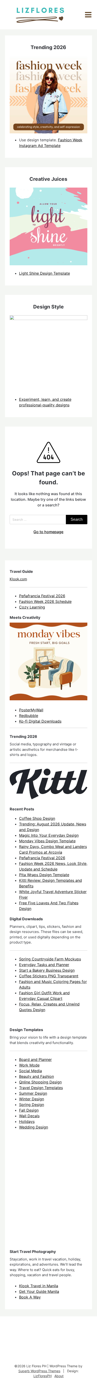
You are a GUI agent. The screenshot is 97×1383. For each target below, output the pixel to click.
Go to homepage (48, 531)
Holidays (27, 1121)
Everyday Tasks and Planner (44, 964)
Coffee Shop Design (37, 818)
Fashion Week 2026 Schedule (45, 601)
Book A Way (30, 1297)
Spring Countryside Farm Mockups (50, 959)
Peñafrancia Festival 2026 (42, 595)
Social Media (30, 1070)
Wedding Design (33, 1127)
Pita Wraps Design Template (44, 874)
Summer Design (33, 1093)
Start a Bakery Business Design (47, 970)
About (59, 1376)
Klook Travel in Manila (38, 1285)
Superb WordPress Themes (39, 1371)
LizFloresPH (42, 1376)
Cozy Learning (32, 607)
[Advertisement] (48, 1193)
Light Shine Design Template (44, 273)
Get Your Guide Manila (39, 1291)
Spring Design (31, 1104)
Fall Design (29, 1110)
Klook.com (18, 579)
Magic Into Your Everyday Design (49, 835)
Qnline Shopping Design (40, 1082)
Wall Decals (29, 1115)
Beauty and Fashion (36, 1076)
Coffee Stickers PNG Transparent (48, 976)
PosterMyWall (31, 710)
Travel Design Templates (41, 1087)
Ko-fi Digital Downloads (40, 721)
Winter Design (31, 1099)
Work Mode (29, 1065)
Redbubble (28, 715)
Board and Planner (35, 1059)
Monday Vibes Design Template (47, 841)
